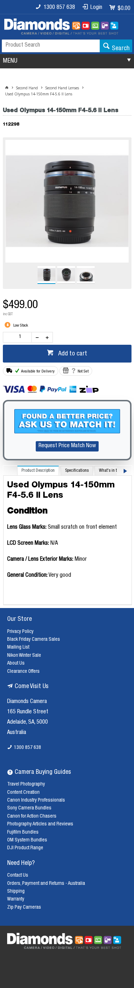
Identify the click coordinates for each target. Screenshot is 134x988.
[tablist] (67, 535)
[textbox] (51, 45)
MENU (10, 61)
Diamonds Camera (27, 702)
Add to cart (72, 354)
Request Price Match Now (67, 446)
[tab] (38, 470)
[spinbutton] (19, 337)
